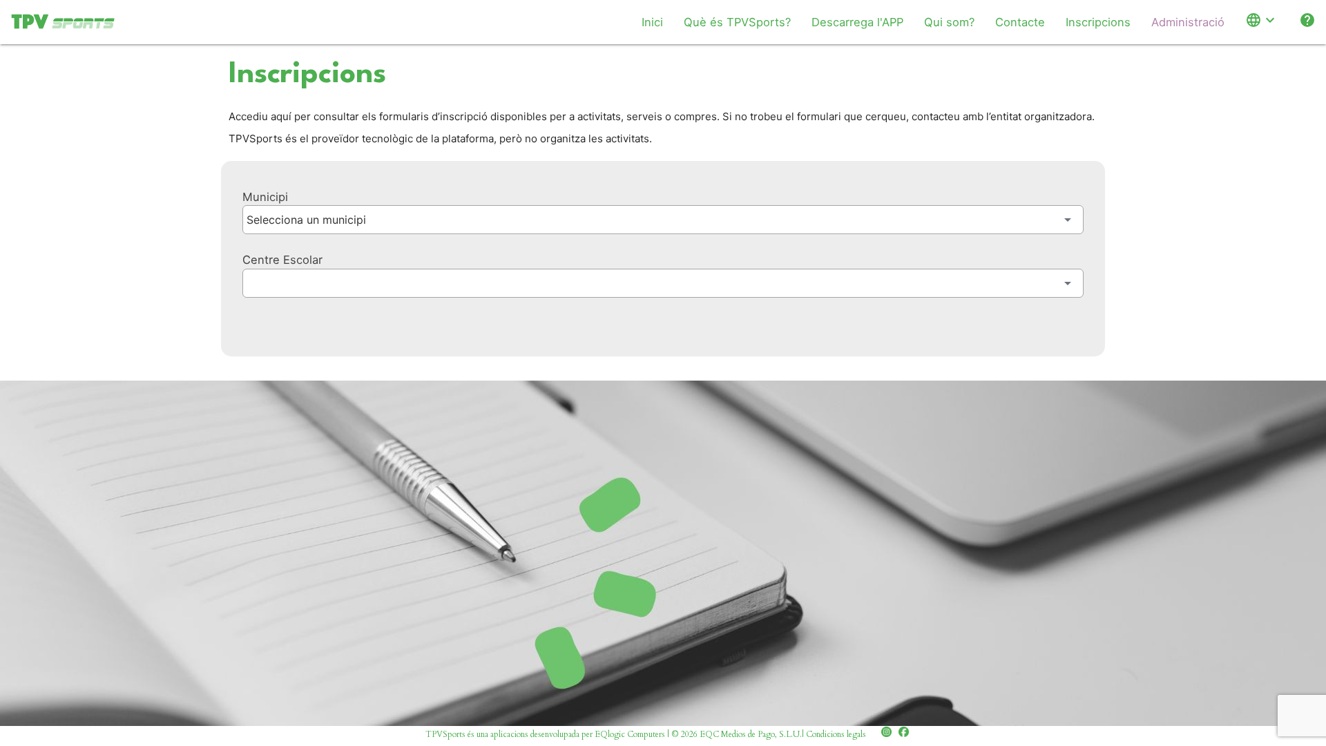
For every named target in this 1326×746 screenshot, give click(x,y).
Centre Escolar (282, 260)
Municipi (265, 197)
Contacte (1020, 22)
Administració (1187, 22)
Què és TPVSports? (737, 22)
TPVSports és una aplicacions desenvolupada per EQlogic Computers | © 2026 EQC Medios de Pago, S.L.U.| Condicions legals (645, 734)
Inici (652, 22)
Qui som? (949, 22)
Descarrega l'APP (857, 22)
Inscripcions (1098, 22)
